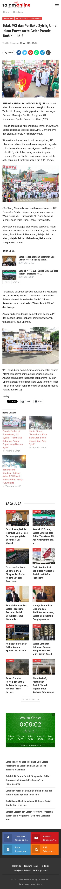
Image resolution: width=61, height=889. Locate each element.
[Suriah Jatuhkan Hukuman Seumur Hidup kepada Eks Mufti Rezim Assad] (44, 632)
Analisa (10, 511)
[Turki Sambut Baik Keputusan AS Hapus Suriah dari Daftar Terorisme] (44, 556)
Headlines (8, 18)
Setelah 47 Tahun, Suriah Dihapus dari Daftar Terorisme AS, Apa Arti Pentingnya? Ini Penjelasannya (28, 780)
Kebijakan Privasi (22, 870)
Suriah (37, 511)
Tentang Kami (31, 865)
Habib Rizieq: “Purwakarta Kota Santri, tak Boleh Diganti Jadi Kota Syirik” (38, 437)
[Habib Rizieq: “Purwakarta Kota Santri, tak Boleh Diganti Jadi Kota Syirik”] (40, 422)
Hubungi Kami (40, 870)
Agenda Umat (22, 18)
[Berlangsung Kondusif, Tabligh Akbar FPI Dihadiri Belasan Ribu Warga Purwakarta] (14, 461)
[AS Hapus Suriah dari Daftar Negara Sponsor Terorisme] (17, 632)
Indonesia (36, 18)
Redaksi (45, 865)
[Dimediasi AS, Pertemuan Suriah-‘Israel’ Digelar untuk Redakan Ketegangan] (44, 667)
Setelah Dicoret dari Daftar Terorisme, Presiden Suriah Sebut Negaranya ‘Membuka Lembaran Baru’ (29, 815)
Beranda (16, 865)
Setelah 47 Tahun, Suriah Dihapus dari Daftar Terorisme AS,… (38, 272)
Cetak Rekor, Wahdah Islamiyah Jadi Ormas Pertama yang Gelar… (37, 258)
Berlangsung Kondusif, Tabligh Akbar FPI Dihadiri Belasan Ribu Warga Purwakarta (12, 476)
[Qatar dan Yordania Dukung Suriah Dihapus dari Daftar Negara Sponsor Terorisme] (17, 556)
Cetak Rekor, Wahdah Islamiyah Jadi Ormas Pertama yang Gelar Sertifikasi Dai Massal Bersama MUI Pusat (27, 765)
